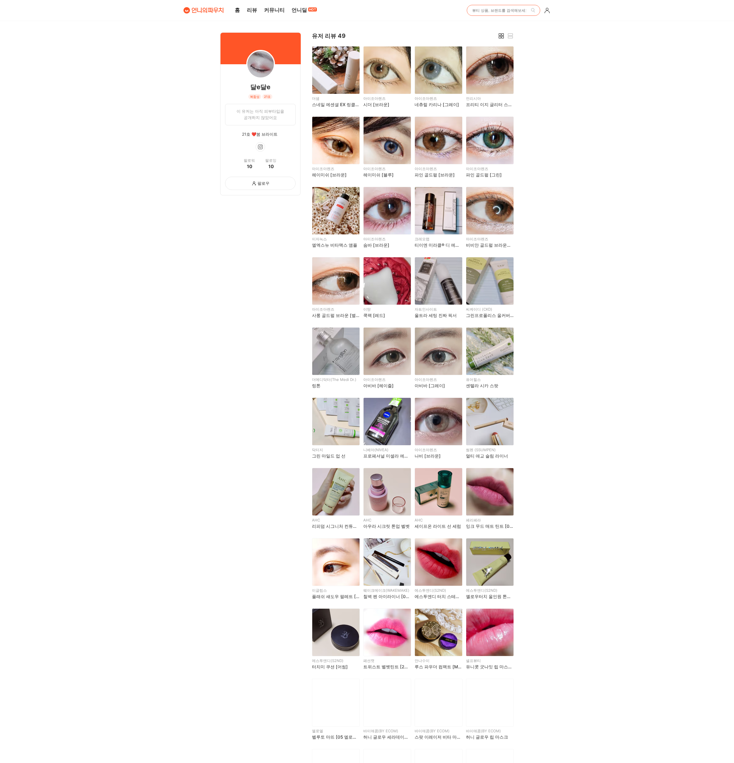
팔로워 (249, 160)
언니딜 (304, 10)
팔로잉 (270, 160)
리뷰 (252, 10)
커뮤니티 (274, 10)
